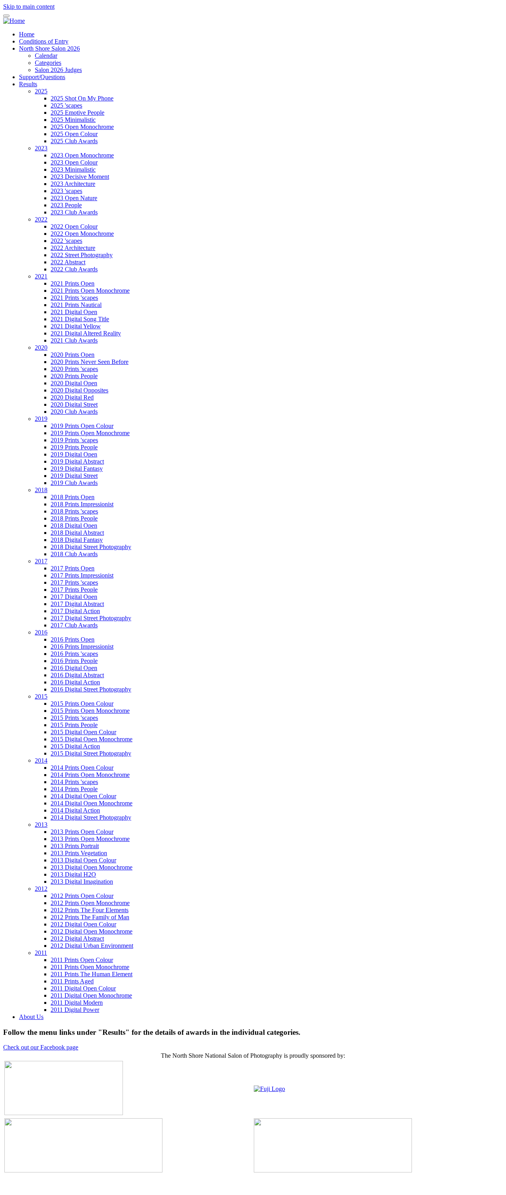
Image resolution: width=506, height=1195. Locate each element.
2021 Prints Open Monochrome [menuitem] (90, 290)
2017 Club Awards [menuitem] (74, 625)
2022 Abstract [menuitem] (68, 262)
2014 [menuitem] (41, 760)
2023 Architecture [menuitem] (73, 183)
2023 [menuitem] (41, 148)
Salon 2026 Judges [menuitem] (58, 69)
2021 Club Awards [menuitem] (74, 340)
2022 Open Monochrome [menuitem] (82, 233)
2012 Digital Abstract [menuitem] (77, 938)
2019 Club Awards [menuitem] (74, 482)
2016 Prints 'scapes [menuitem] (74, 653)
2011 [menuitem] (41, 952)
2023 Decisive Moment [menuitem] (80, 176)
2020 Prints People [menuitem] (74, 376)
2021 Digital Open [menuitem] (74, 312)
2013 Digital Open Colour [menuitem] (83, 860)
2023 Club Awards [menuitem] (74, 212)
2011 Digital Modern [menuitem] (77, 1002)
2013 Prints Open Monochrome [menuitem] (90, 838)
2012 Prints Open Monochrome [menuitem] (90, 903)
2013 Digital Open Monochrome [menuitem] (91, 867)
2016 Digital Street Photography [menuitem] (91, 689)
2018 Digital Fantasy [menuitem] (77, 539)
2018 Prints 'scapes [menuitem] (74, 511)
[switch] (6, 16)
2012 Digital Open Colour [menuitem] (83, 924)
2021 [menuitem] (41, 276)
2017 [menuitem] (41, 561)
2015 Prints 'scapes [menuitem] (74, 717)
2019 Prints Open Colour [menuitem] (82, 425)
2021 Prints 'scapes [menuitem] (74, 297)
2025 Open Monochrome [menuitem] (82, 126)
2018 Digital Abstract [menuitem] (77, 532)
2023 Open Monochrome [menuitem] (82, 155)
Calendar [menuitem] (46, 55)
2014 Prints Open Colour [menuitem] (82, 767)
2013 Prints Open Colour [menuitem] (82, 831)
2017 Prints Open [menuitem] (72, 568)
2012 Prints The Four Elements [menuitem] (89, 910)
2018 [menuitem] (41, 490)
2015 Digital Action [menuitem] (75, 746)
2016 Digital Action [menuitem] (75, 682)
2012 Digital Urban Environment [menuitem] (92, 945)
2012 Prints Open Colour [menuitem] (82, 895)
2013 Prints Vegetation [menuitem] (79, 853)
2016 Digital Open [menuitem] (74, 668)
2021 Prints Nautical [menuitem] (76, 304)
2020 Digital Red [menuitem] (72, 397)
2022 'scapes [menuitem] (66, 240)
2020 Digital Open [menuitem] (74, 383)
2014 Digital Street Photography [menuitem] (91, 817)
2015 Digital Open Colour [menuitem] (83, 732)
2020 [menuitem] (41, 347)
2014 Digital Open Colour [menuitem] (83, 796)
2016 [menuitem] (41, 632)
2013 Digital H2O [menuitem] (73, 874)
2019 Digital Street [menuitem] (74, 475)
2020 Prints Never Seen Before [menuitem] (89, 361)
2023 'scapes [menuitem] (66, 190)
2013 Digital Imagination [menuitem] (82, 881)
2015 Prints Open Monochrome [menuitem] (90, 710)
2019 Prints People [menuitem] (74, 447)
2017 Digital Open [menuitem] (74, 596)
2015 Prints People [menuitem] (74, 725)
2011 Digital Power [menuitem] (75, 1009)
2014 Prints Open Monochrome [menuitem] (90, 774)
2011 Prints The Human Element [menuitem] (91, 974)
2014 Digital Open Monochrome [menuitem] (91, 803)
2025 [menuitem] (41, 91)
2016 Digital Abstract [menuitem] (77, 675)
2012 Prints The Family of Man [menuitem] (90, 917)
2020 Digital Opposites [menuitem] (79, 390)
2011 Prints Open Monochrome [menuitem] (90, 967)
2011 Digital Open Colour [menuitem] (83, 988)
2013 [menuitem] (41, 824)
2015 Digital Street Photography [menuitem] (91, 753)
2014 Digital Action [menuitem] (75, 810)
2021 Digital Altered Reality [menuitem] (86, 333)
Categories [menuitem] (48, 62)
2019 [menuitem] (41, 418)
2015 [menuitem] (41, 696)
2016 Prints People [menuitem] (74, 660)
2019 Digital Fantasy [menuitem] (77, 468)
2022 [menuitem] (41, 219)
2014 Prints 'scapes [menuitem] (74, 781)
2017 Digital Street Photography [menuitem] (91, 618)
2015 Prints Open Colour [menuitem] (82, 703)
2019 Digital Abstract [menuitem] (77, 461)
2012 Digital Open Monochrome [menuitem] (91, 931)
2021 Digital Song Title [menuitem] (80, 319)
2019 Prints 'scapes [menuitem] (74, 440)
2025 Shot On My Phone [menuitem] (82, 98)
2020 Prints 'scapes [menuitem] (74, 369)
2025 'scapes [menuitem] (66, 105)
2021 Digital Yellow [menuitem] (76, 326)
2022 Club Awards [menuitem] (74, 269)
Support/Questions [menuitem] (42, 77)
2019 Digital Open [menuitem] (74, 454)
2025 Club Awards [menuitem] (74, 141)
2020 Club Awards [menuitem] (74, 411)
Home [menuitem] (26, 34)
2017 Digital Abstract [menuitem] (77, 603)
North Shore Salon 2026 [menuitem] (49, 48)
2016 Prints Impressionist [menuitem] (82, 646)
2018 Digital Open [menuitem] (74, 525)
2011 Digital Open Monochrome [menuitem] (91, 995)
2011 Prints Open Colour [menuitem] (82, 959)
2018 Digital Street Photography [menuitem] (91, 547)
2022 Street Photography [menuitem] (82, 255)
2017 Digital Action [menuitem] (75, 611)
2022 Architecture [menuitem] (73, 247)
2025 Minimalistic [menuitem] (73, 119)
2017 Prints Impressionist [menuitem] (82, 575)
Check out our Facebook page (40, 1047)
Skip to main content (29, 6)
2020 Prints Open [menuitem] (72, 354)
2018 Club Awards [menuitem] (74, 554)
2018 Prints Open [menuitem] (72, 497)
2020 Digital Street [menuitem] (74, 404)
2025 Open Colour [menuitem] (74, 134)
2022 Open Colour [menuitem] (74, 226)
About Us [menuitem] (31, 1016)
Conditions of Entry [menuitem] (43, 41)
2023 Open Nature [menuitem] (74, 198)
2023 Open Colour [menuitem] (74, 162)
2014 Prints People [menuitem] (74, 789)
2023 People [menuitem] (66, 205)
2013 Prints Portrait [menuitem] (75, 846)
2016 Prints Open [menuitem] (72, 639)
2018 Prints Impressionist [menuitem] (82, 504)
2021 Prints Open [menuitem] (72, 283)
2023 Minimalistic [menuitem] (73, 169)
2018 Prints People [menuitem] (74, 518)
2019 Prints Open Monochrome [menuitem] (90, 433)
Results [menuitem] (28, 84)
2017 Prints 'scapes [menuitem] (74, 582)
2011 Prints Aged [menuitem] (72, 981)
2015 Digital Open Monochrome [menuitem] (91, 739)
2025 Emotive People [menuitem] (77, 112)
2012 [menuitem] (41, 888)
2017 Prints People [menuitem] (74, 589)
